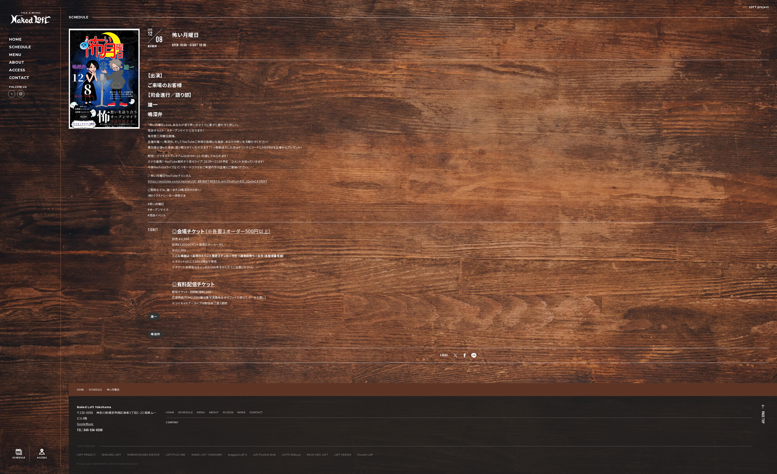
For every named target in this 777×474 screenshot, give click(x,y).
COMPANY (172, 422)
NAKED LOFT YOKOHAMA (207, 454)
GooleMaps (85, 424)
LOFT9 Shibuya (291, 454)
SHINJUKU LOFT (111, 454)
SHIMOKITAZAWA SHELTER (143, 454)
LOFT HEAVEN (342, 454)
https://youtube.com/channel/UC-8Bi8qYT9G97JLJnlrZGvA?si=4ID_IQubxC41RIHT (207, 181)
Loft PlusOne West (264, 454)
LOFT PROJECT (86, 454)
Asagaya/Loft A (237, 454)
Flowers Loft (365, 454)
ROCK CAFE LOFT (317, 454)
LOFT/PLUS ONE (176, 454)
